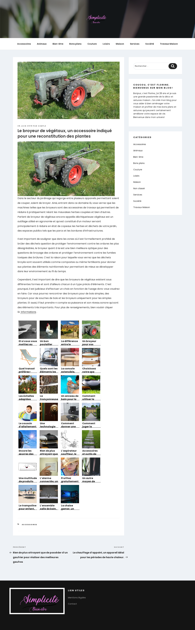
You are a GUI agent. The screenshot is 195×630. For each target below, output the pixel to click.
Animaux (42, 43)
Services (134, 43)
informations (28, 312)
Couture (92, 43)
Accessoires (24, 43)
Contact (72, 603)
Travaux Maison (169, 43)
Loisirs (106, 43)
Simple (42, 126)
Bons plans (75, 43)
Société (149, 43)
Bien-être (58, 43)
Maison (120, 43)
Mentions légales (77, 597)
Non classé (139, 188)
